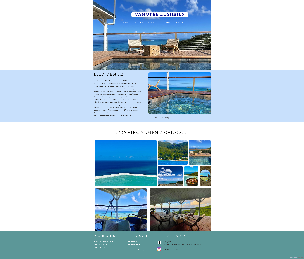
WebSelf (300, 257)
